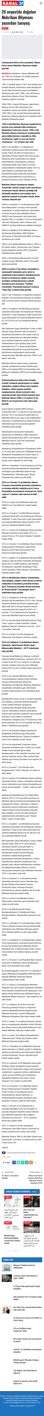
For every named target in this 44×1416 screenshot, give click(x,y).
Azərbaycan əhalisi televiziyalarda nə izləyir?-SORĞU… (25, 1276)
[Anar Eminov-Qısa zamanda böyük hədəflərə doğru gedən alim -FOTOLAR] (7, 1310)
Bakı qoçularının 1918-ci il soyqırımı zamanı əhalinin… (27, 1297)
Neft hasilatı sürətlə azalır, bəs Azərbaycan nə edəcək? (27, 1340)
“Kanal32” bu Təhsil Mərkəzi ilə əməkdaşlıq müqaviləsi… (27, 1350)
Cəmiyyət (5, 28)
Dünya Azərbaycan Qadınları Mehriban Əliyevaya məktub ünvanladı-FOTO (35, 1179)
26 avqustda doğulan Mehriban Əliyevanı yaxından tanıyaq (21, 1153)
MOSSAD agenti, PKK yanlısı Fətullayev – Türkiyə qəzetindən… (26, 1361)
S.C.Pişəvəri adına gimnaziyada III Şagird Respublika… (26, 1287)
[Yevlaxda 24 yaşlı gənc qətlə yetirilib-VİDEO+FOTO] (7, 1383)
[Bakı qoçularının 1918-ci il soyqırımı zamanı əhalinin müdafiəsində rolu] (7, 1299)
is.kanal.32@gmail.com (16, 1402)
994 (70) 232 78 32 (34, 1402)
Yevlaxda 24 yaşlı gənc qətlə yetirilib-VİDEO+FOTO (25, 1382)
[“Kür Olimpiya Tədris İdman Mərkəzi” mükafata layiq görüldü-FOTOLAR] (7, 1373)
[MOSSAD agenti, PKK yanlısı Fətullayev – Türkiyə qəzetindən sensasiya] (7, 1362)
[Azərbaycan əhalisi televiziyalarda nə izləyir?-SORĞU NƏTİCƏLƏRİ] (7, 1278)
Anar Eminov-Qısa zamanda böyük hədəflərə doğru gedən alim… (27, 1308)
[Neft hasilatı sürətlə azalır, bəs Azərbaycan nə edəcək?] (7, 1341)
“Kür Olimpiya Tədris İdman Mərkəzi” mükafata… (25, 1371)
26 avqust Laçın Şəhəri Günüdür (10, 1176)
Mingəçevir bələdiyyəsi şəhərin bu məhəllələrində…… (24, 1266)
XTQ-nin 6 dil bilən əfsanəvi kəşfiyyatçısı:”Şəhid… (22, 1329)
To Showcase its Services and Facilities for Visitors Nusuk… (27, 1319)
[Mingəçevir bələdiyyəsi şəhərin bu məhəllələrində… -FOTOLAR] (7, 1267)
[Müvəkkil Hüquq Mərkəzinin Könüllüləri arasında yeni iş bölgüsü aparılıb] (12, 1227)
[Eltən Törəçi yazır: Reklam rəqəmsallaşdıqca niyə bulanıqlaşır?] (31, 1201)
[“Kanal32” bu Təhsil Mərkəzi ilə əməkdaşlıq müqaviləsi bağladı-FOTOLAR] (7, 1352)
